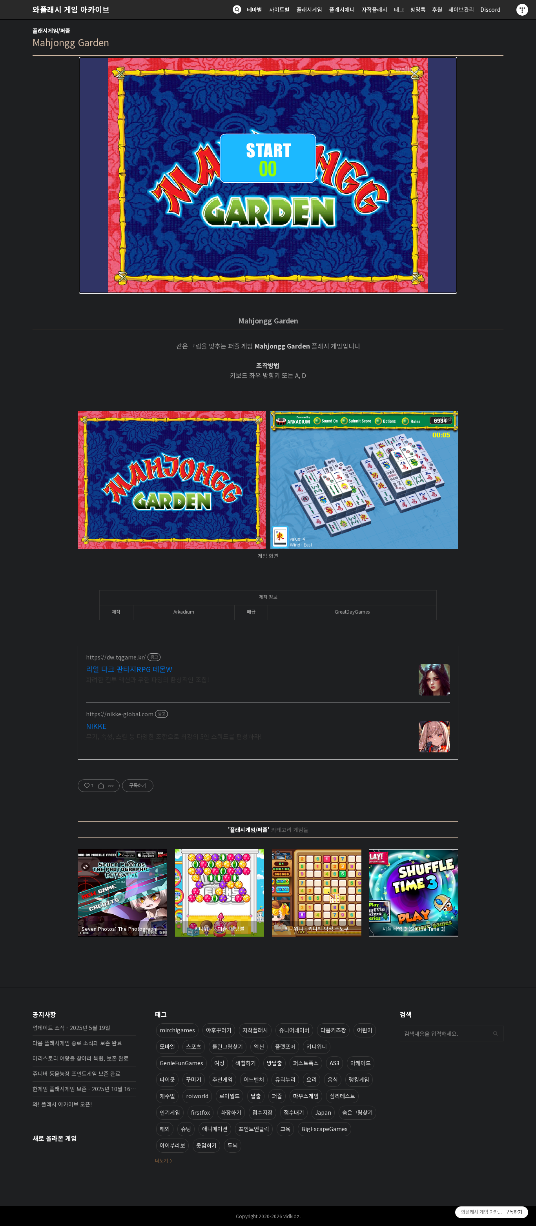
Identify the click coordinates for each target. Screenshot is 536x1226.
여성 (219, 1063)
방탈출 (274, 1063)
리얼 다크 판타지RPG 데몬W (129, 669)
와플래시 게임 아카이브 (71, 9)
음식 (333, 1079)
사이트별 (279, 9)
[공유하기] (101, 786)
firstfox (200, 1112)
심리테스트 (342, 1096)
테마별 (254, 9)
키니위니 (316, 1046)
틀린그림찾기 (227, 1046)
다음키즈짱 (333, 1030)
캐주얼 (167, 1096)
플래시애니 (342, 9)
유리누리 (285, 1079)
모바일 (167, 1046)
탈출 (256, 1096)
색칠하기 (245, 1063)
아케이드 (360, 1063)
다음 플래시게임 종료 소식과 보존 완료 (77, 1043)
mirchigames (177, 1030)
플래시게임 (309, 9)
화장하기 (231, 1112)
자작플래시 (374, 9)
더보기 (161, 1160)
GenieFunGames (181, 1063)
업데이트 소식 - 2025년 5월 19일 (71, 1028)
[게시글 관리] (111, 786)
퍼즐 (277, 1096)
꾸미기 (193, 1079)
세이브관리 (461, 9)
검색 (495, 1033)
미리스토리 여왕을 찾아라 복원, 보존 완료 (81, 1058)
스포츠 (193, 1046)
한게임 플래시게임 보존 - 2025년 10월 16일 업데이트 (84, 1089)
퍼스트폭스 (306, 1063)
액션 (259, 1046)
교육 (285, 1129)
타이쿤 (167, 1079)
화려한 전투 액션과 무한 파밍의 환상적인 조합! (147, 679)
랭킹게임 (359, 1079)
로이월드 (229, 1096)
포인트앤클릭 (254, 1129)
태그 (399, 9)
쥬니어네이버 (294, 1030)
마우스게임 (306, 1096)
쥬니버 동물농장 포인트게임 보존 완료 (76, 1073)
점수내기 (294, 1112)
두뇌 (233, 1145)
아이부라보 (172, 1145)
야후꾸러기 (219, 1030)
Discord (490, 9)
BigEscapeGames (324, 1129)
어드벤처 (254, 1079)
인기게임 (170, 1112)
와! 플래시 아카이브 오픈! (62, 1104)
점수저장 (262, 1112)
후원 (437, 9)
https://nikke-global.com (119, 714)
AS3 (334, 1063)
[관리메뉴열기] (522, 10)
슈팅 (186, 1129)
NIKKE (96, 725)
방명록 (418, 9)
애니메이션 (215, 1129)
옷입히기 (206, 1145)
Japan (323, 1112)
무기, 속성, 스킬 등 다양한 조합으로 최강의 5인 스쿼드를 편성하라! (174, 736)
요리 (311, 1079)
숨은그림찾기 (357, 1112)
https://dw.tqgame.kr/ (116, 657)
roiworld (197, 1096)
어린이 (364, 1030)
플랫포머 (285, 1046)
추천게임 (222, 1079)
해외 (165, 1129)
